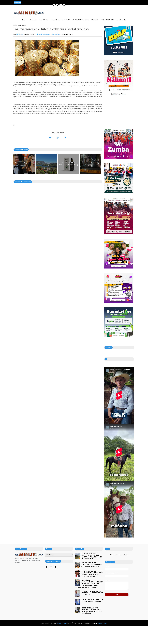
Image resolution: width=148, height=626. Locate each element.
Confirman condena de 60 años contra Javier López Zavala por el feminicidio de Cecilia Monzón (92, 573)
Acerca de (120, 20)
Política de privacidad (115, 555)
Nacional (95, 20)
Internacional (107, 20)
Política (33, 20)
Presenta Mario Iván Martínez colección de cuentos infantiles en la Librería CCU (91, 610)
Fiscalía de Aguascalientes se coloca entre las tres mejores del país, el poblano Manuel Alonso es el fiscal (89, 583)
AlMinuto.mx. (62, 623)
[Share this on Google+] (57, 137)
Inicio (24, 20)
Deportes (66, 20)
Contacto (126, 555)
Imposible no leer (80, 20)
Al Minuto (19, 34)
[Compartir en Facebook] (65, 137)
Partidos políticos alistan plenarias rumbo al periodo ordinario (91, 564)
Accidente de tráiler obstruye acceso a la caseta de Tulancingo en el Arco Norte (91, 556)
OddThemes (102, 623)
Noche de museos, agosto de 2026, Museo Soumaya (92, 600)
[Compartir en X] (50, 137)
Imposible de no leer (44, 34)
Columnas (55, 20)
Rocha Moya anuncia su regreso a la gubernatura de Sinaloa (92, 592)
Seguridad (43, 20)
